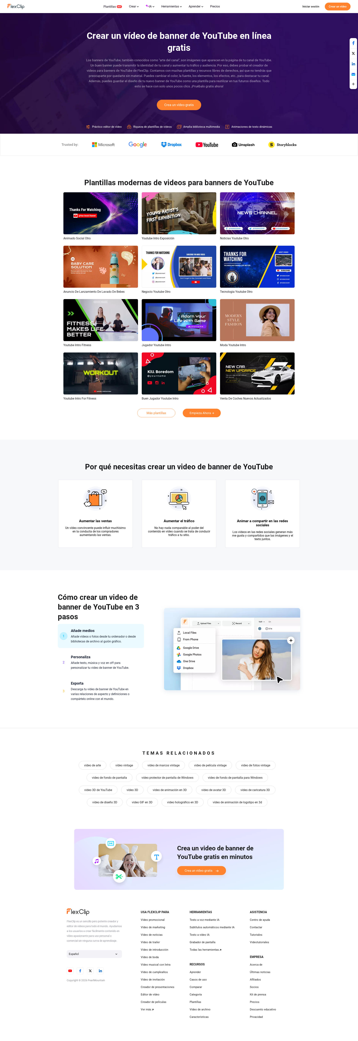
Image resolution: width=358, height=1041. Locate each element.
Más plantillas (156, 413)
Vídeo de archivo (200, 1009)
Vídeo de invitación (153, 979)
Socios (254, 987)
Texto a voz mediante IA (204, 920)
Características (199, 1017)
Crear (132, 6)
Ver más (146, 1009)
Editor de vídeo (150, 994)
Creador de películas (153, 1002)
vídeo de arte (92, 765)
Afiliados (255, 979)
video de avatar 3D (213, 790)
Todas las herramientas (204, 949)
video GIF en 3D (142, 802)
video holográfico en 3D (182, 802)
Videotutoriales (259, 942)
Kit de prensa (258, 994)
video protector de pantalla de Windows (167, 777)
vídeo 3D (132, 790)
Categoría (196, 994)
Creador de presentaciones (157, 987)
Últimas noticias (260, 972)
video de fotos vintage (255, 765)
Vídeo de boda (150, 957)
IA (150, 6)
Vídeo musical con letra (155, 964)
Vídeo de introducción (154, 949)
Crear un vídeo (338, 6)
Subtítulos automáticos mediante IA (212, 927)
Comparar (196, 987)
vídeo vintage (124, 765)
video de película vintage (210, 765)
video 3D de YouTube (98, 790)
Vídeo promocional (153, 920)
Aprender (194, 6)
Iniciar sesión (310, 6)
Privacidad (256, 1017)
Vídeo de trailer (150, 942)
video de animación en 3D (170, 790)
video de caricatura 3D (255, 790)
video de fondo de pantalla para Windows (235, 777)
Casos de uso (198, 979)
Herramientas (170, 6)
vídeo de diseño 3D (104, 802)
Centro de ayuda (260, 920)
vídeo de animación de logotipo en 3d (237, 802)
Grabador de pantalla (202, 942)
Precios (215, 6)
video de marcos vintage (163, 765)
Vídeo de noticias (152, 934)
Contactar (256, 927)
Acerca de (256, 964)
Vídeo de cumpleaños (154, 972)
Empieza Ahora (200, 413)
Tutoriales (256, 934)
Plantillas (109, 6)
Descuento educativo (263, 1009)
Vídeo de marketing (153, 927)
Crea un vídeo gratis (179, 105)
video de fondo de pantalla (109, 777)
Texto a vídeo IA (200, 934)
